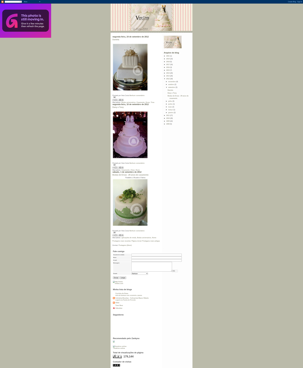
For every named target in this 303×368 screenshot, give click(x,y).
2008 (168, 124)
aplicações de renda (128, 238)
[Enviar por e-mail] (113, 100)
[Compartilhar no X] (118, 100)
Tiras (152, 102)
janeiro (171, 112)
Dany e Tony (118, 107)
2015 (168, 70)
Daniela (115, 40)
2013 (168, 76)
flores (148, 102)
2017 (168, 64)
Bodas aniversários (128, 102)
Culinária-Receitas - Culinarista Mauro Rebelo (132, 298)
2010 (168, 118)
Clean (133, 170)
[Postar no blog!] (116, 100)
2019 (168, 59)
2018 (168, 62)
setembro (172, 87)
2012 (168, 79)
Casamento (140, 102)
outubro (171, 84)
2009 (168, 121)
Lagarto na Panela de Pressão (125, 300)
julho (170, 101)
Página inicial (136, 241)
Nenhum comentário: (137, 95)
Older (117, 303)
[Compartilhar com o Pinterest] (122, 100)
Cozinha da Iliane (121, 293)
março (170, 110)
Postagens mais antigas (151, 241)
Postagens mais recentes (121, 241)
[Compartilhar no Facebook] (120, 100)
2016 (168, 67)
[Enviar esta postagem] (136, 97)
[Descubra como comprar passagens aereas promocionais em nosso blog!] (151, 365)
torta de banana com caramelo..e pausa (128, 295)
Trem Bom (119, 305)
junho (170, 104)
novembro (172, 81)
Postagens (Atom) (125, 245)
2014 (168, 73)
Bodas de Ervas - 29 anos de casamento (130, 175)
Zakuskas (118, 308)
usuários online (119, 348)
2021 (168, 56)
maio (170, 107)
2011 (168, 115)
